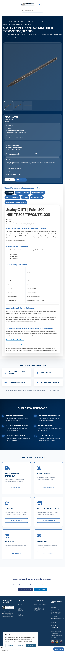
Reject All (20, 645)
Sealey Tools (10, 21)
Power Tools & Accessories (21, 21)
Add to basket (21, 179)
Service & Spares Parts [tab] (12, 197)
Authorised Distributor (54, 626)
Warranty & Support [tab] (38, 192)
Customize (10, 645)
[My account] (37, 4)
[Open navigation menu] (43, 4)
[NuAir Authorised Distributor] (56, 641)
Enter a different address (13, 174)
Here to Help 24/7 (56, 601)
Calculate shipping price (13, 168)
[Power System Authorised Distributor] (61, 641)
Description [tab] (9, 192)
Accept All (31, 645)
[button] (8, 105)
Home (4, 21)
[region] (20, 640)
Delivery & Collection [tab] (22, 192)
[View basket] (40, 4)
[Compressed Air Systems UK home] (27, 4)
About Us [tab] (25, 197)
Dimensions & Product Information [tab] (16, 202)
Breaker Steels (45, 21)
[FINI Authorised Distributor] (52, 641)
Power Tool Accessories (34, 21)
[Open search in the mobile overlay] (32, 10)
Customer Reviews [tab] (36, 197)
